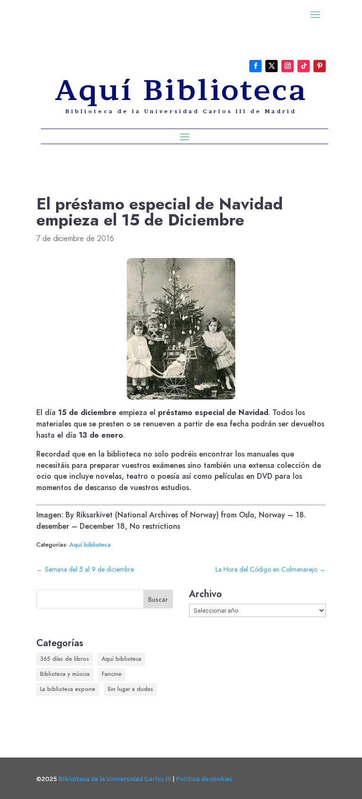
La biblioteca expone (67, 689)
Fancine (112, 674)
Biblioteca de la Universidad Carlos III (114, 779)
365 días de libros (64, 659)
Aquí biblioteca (90, 544)
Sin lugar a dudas (130, 689)
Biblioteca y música (65, 674)
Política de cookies (204, 779)
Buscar (158, 599)
